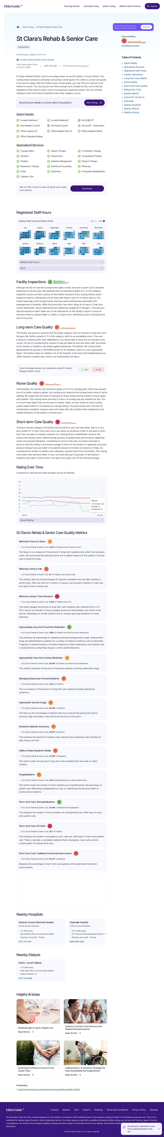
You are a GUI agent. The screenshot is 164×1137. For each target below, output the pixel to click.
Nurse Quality (130, 82)
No (99, 369)
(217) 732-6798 (25, 978)
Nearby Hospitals (132, 105)
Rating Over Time (132, 89)
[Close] (159, 1129)
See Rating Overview (130, 46)
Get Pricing (92, 102)
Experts (86, 1109)
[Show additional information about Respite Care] (71, 130)
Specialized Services (134, 67)
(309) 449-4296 (77, 941)
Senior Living (109, 6)
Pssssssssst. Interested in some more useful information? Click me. (141, 1129)
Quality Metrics (131, 93)
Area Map (129, 101)
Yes (86, 369)
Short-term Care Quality (136, 86)
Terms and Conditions (117, 1109)
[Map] (62, 891)
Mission (66, 1109)
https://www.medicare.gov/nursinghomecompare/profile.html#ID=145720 (49, 1089)
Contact (55, 1109)
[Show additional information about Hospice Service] (36, 130)
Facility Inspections (133, 74)
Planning (98, 1109)
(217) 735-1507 (50, 66)
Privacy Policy (139, 1109)
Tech (76, 1109)
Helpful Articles (131, 112)
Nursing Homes (72, 6)
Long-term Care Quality (135, 78)
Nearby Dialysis (131, 108)
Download (146, 27)
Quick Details (130, 63)
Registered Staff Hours (135, 70)
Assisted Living (91, 6)
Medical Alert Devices (130, 6)
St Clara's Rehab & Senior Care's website (37, 60)
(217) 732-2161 (25, 941)
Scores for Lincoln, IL (134, 97)
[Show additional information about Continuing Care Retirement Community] (92, 120)
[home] (13, 6)
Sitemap (154, 1109)
